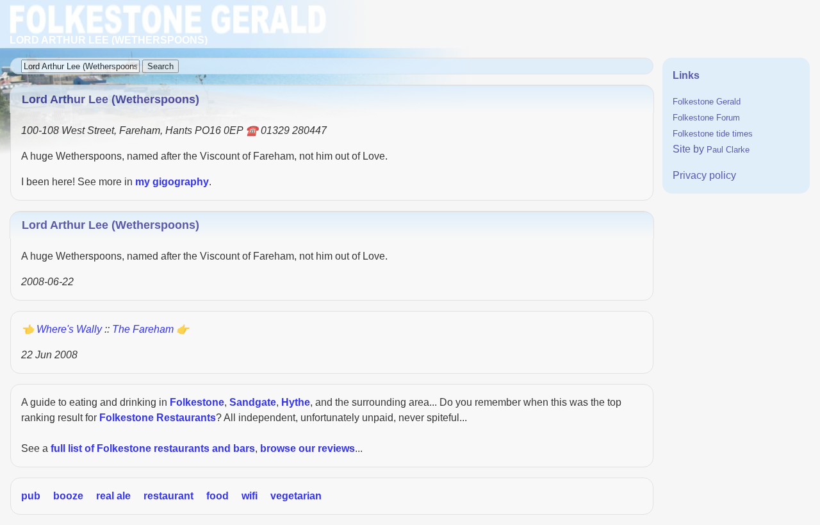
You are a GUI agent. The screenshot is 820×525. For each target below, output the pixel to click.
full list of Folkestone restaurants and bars (153, 448)
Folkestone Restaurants (157, 417)
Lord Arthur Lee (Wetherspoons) (110, 225)
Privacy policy (704, 175)
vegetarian (296, 495)
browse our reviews (307, 448)
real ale (113, 495)
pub (30, 495)
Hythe (295, 402)
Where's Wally (69, 329)
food (217, 495)
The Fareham (143, 329)
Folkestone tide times (713, 133)
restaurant (168, 495)
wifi (250, 495)
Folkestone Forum (706, 117)
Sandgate (252, 402)
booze (68, 495)
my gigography (172, 181)
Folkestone (197, 402)
